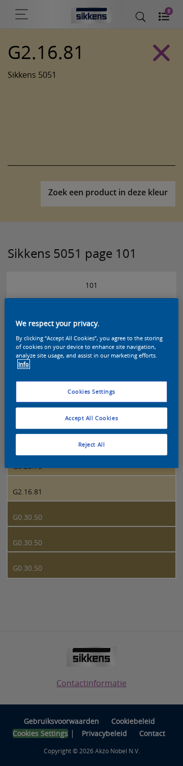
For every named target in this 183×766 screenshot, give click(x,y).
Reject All (91, 444)
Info (23, 364)
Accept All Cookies (91, 418)
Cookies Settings (91, 391)
